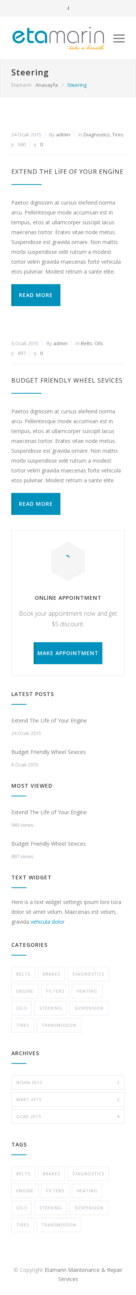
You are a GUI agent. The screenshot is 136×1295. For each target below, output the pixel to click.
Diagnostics (96, 134)
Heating (87, 991)
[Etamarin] (62, 38)
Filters (55, 991)
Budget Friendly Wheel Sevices (67, 380)
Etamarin (21, 84)
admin (63, 134)
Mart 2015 (68, 1099)
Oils (98, 343)
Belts (86, 343)
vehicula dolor (48, 921)
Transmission (59, 1025)
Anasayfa (47, 84)
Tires (118, 134)
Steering (50, 1008)
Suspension (89, 1008)
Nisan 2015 (68, 1082)
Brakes (51, 974)
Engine (25, 991)
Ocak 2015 (68, 1116)
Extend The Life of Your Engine (67, 171)
